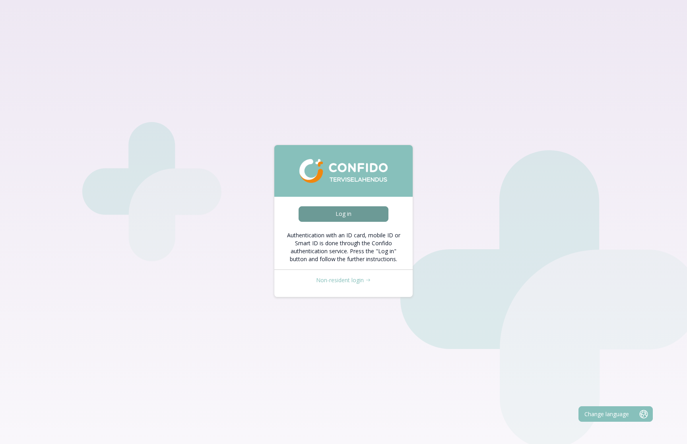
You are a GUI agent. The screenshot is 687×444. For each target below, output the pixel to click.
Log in (343, 213)
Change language (606, 414)
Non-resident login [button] (340, 280)
